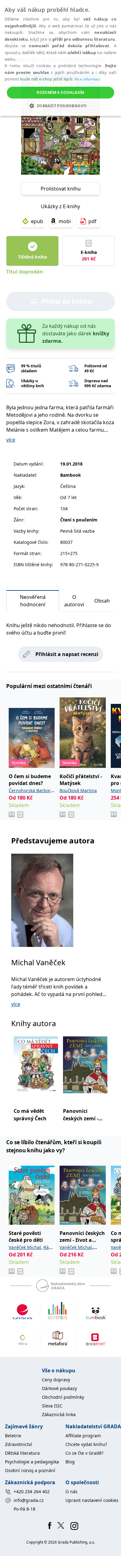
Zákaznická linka (59, 1414)
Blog (70, 1462)
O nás (71, 1491)
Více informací (87, 79)
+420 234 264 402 (32, 1491)
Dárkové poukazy (59, 1388)
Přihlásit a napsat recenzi (66, 654)
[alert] (60, 58)
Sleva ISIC (52, 1406)
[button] (60, 106)
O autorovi (74, 601)
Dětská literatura (22, 1453)
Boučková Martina (78, 790)
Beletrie (13, 1436)
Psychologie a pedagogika (32, 1462)
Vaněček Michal (25, 1247)
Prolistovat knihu (61, 188)
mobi (65, 221)
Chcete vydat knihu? (86, 1444)
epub (37, 221)
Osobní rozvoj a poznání (30, 1470)
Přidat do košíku (67, 301)
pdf (92, 221)
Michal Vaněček (38, 962)
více (10, 439)
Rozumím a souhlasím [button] (60, 92)
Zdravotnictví (18, 1444)
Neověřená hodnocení (33, 601)
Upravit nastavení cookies (92, 1500)
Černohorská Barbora (31, 790)
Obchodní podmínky (63, 1397)
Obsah (102, 600)
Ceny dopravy (56, 1380)
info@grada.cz (29, 1500)
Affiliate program (83, 1436)
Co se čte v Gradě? (84, 1453)
